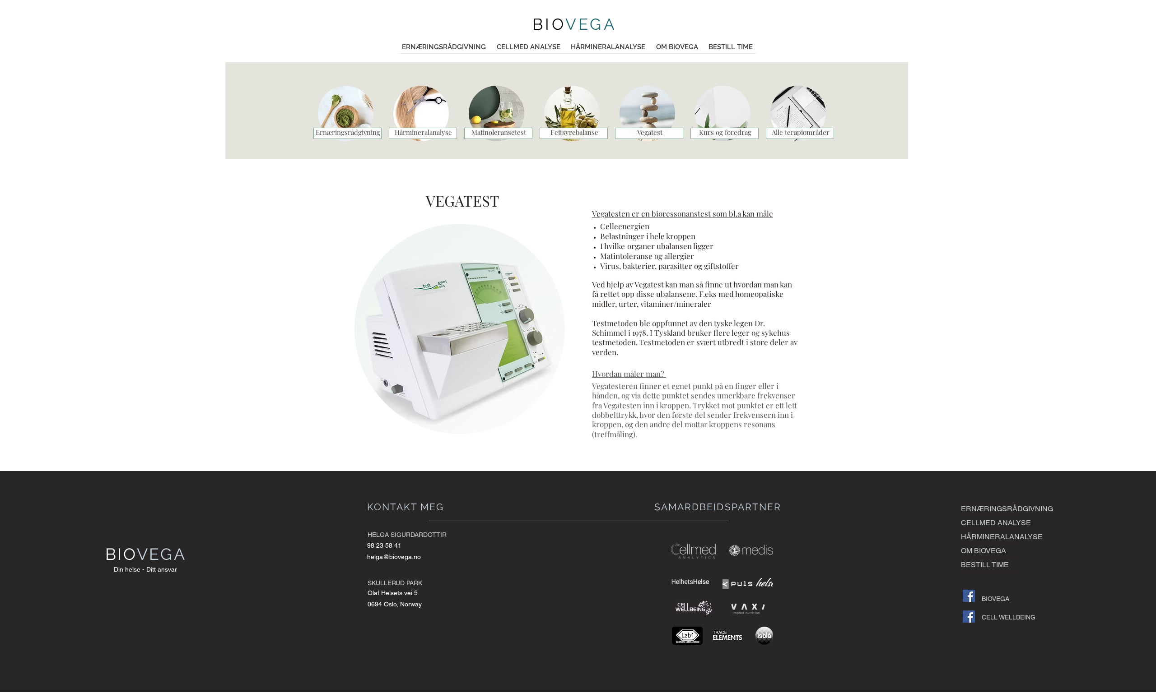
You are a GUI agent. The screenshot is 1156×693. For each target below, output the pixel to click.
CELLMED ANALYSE (990, 522)
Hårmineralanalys (421, 132)
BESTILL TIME (985, 564)
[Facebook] (969, 596)
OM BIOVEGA (983, 550)
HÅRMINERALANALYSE (990, 536)
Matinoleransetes (497, 132)
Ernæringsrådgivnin (346, 132)
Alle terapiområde (799, 132)
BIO (548, 24)
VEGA (591, 24)
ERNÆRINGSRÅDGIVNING (990, 508)
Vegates (648, 132)
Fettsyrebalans (572, 132)
